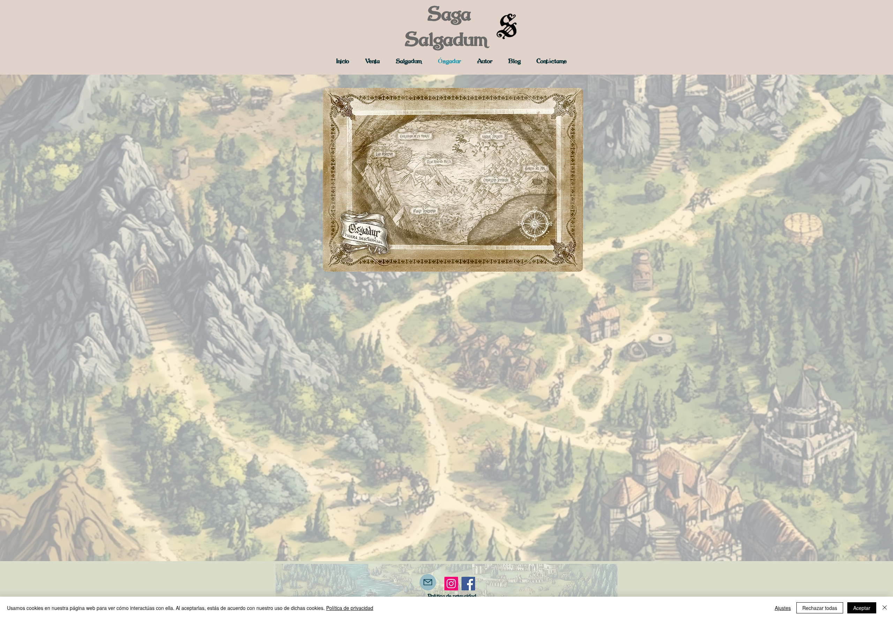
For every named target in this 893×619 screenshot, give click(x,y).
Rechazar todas (819, 607)
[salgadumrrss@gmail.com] (428, 582)
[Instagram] (451, 583)
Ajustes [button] (783, 607)
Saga (451, 15)
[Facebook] (468, 583)
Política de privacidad (349, 607)
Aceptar (861, 607)
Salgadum (446, 40)
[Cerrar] (884, 607)
